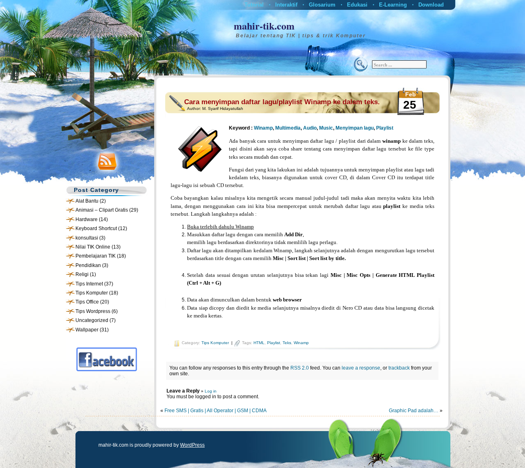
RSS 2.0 (299, 368)
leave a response (361, 368)
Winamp (263, 128)
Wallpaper (86, 330)
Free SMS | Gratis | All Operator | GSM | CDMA (215, 410)
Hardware (86, 219)
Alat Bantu (86, 201)
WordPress (192, 445)
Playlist (384, 128)
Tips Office (87, 302)
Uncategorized (91, 320)
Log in (211, 391)
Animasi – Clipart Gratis (101, 210)
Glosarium (322, 5)
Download (431, 5)
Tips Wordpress (92, 311)
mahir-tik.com (264, 25)
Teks (287, 342)
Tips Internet (89, 284)
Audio (310, 128)
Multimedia (288, 128)
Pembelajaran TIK (95, 256)
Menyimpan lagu (355, 128)
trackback (399, 368)
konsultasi (86, 238)
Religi (82, 274)
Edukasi (357, 5)
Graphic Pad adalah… (413, 410)
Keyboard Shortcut (96, 228)
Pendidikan (88, 265)
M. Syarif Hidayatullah (222, 108)
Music (326, 128)
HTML (259, 342)
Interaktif (286, 5)
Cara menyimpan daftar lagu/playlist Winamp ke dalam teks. (282, 102)
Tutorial (254, 5)
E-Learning (393, 5)
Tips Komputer (91, 293)
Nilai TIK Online (92, 247)
